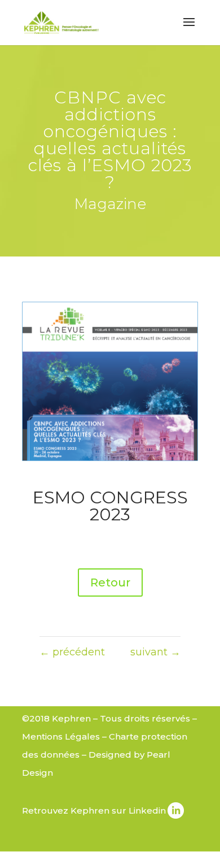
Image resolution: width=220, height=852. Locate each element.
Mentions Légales (61, 736)
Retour (110, 582)
